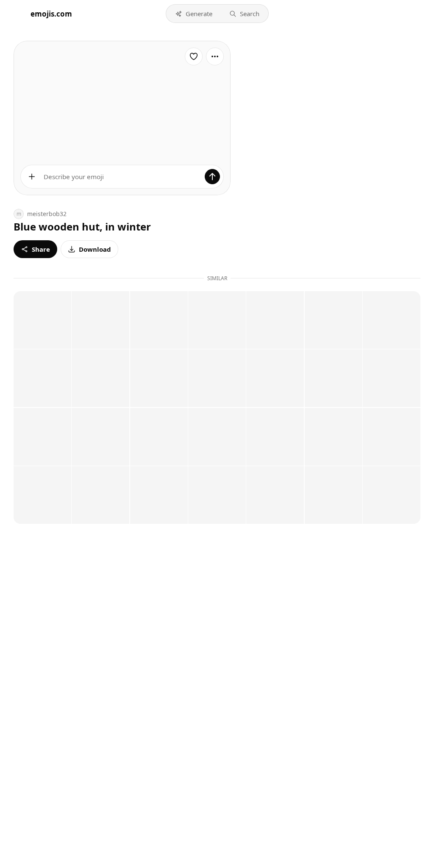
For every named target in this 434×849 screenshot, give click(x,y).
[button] (193, 13)
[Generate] (212, 176)
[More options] (215, 56)
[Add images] (31, 176)
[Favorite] (194, 56)
